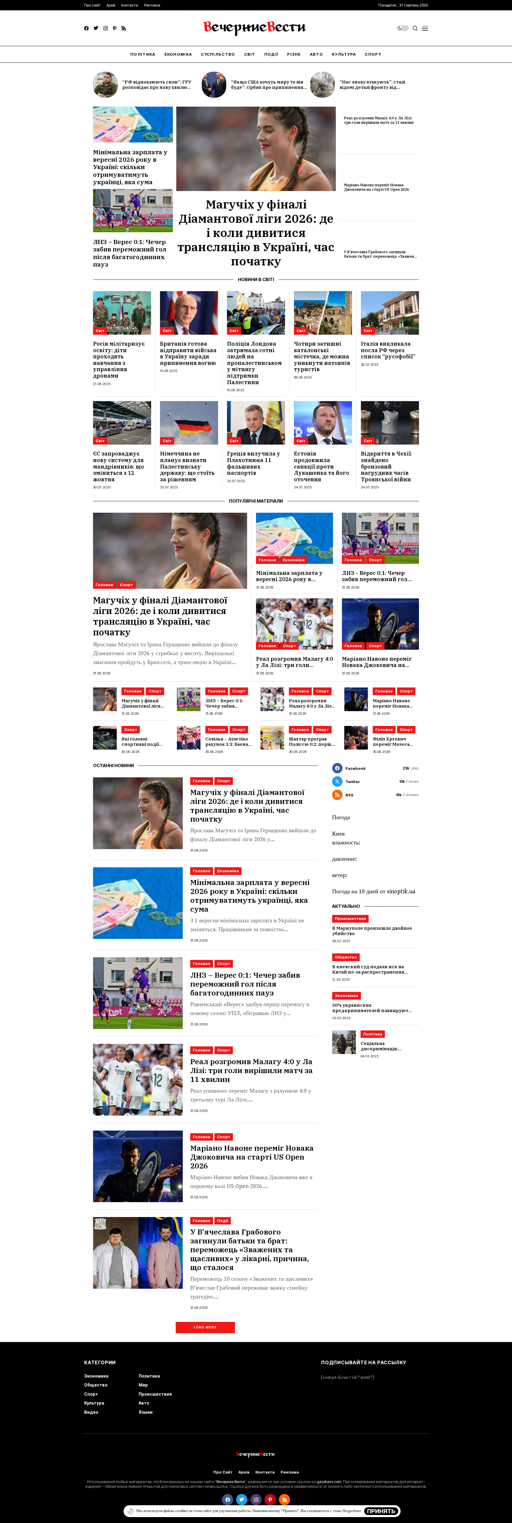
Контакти (265, 1472)
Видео (91, 1412)
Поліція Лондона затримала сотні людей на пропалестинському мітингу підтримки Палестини (254, 363)
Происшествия (350, 918)
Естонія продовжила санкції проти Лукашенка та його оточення (321, 466)
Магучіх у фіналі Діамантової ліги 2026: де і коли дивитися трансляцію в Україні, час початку (256, 232)
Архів (244, 1472)
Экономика (346, 995)
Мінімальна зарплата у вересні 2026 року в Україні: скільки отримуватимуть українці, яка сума (130, 167)
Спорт (126, 584)
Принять (381, 1511)
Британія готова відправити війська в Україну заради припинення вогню (188, 353)
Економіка (294, 559)
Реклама (290, 1472)
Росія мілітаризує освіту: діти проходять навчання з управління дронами (119, 359)
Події (222, 1220)
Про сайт (223, 1472)
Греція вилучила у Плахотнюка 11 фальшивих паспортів (253, 463)
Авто (144, 1402)
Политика (149, 1375)
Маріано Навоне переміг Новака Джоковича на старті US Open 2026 (376, 187)
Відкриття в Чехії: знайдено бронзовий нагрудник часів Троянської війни (386, 466)
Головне (104, 584)
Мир (143, 1384)
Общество (346, 957)
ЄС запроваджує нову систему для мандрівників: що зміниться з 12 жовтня (118, 466)
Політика (372, 1034)
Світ (100, 330)
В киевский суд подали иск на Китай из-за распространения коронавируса (368, 972)
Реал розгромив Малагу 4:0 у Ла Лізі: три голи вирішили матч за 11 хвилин (379, 120)
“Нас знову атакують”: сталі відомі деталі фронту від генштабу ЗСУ (372, 87)
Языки (146, 1412)
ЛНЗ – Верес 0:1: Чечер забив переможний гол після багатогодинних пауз (130, 253)
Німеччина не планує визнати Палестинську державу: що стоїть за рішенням (187, 466)
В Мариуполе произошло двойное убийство (372, 930)
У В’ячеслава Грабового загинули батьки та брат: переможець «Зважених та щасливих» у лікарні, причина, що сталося (381, 258)
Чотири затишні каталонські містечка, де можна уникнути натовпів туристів (322, 356)
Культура (94, 1402)
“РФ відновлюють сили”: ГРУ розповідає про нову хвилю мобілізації (156, 87)
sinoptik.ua (401, 891)
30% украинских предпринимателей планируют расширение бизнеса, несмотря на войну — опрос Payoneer (373, 1013)
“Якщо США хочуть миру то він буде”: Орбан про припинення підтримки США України (267, 87)
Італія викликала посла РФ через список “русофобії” (388, 350)
